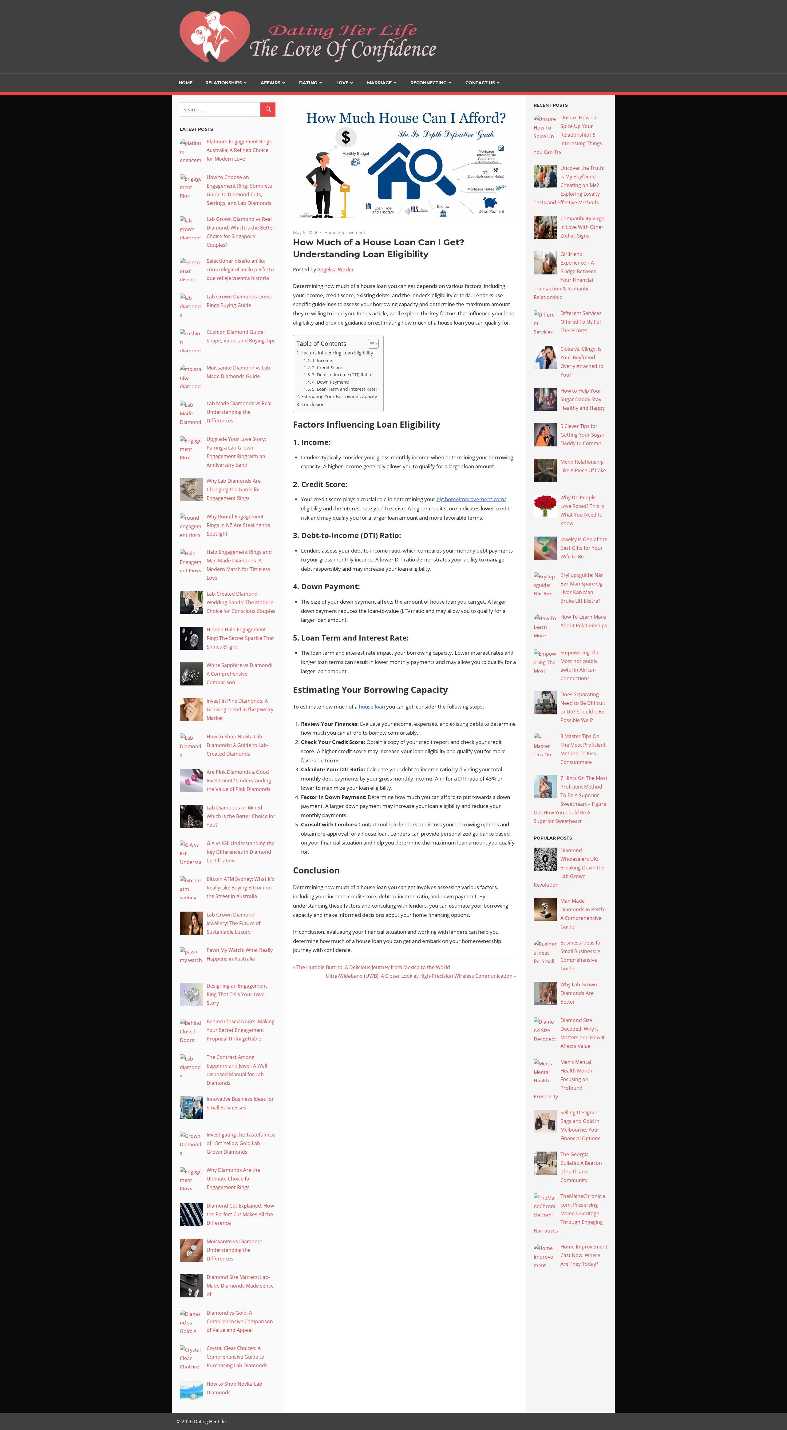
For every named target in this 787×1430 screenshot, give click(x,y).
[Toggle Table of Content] (370, 343)
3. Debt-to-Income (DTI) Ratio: (342, 374)
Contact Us (480, 83)
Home (185, 83)
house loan (372, 706)
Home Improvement (344, 232)
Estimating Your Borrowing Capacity (339, 396)
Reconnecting (428, 83)
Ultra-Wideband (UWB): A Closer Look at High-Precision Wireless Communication (419, 976)
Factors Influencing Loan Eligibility (337, 353)
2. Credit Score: (327, 367)
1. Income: (322, 360)
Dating (308, 83)
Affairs (270, 83)
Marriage (379, 83)
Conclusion (313, 404)
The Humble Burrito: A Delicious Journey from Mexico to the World (373, 967)
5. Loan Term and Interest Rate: (344, 389)
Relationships (223, 83)
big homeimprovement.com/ (471, 499)
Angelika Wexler (335, 269)
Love (342, 83)
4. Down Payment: (330, 382)
